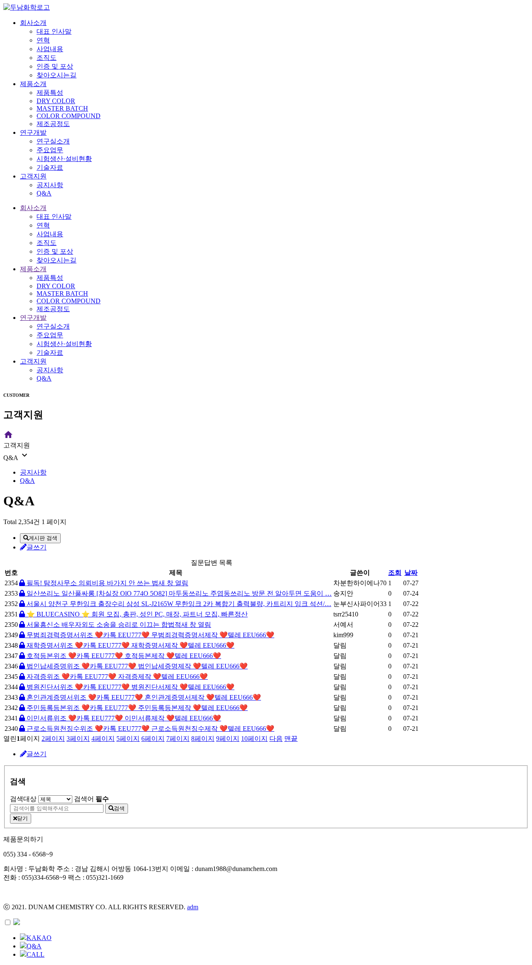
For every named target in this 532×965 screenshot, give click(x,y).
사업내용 (50, 48)
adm (192, 907)
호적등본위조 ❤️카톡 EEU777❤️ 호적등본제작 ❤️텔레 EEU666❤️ (123, 655)
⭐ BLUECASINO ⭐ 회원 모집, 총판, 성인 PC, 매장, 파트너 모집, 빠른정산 (136, 614)
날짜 (411, 572)
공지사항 (50, 184)
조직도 (47, 57)
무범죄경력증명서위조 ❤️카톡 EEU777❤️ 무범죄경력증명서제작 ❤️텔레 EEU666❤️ (149, 634)
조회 (394, 572)
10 (254, 738)
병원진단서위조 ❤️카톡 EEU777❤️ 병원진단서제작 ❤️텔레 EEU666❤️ (129, 686)
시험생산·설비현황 (64, 158)
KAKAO (39, 937)
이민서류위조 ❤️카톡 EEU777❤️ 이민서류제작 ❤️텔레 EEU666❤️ (123, 718)
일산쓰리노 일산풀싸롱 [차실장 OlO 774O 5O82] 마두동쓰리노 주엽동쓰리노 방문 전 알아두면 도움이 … (178, 593)
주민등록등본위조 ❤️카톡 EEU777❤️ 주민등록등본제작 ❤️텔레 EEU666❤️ (136, 707)
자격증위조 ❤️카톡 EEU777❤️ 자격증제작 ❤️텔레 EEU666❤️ (116, 676)
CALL (35, 954)
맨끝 (291, 738)
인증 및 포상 (55, 66)
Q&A (44, 193)
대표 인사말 (54, 31)
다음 (276, 738)
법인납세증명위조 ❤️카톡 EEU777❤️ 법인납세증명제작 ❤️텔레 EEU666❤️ (136, 666)
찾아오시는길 (56, 75)
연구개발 (33, 132)
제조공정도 (53, 123)
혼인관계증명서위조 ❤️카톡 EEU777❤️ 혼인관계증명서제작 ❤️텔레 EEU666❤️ (143, 697)
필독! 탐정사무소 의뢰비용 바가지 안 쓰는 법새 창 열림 (106, 582)
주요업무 (50, 149)
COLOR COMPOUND (69, 115)
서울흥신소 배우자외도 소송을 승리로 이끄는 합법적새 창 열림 (118, 624)
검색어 (91, 798)
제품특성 (50, 92)
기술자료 (50, 167)
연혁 (43, 40)
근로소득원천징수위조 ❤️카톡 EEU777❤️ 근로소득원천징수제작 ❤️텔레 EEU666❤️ (149, 728)
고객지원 (33, 176)
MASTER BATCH (62, 108)
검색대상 (23, 798)
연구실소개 (53, 141)
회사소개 (33, 22)
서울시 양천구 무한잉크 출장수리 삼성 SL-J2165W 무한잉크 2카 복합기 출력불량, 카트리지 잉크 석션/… (178, 603)
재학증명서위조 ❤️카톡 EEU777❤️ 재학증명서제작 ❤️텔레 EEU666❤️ (129, 645)
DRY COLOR (56, 100)
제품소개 (33, 83)
